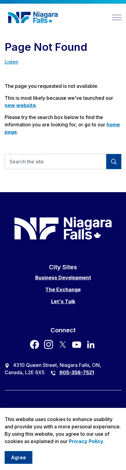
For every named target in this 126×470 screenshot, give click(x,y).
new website (20, 105)
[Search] (113, 161)
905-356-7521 (76, 372)
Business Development (63, 277)
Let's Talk (63, 301)
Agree (18, 457)
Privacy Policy (86, 441)
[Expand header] (117, 17)
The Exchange (63, 289)
